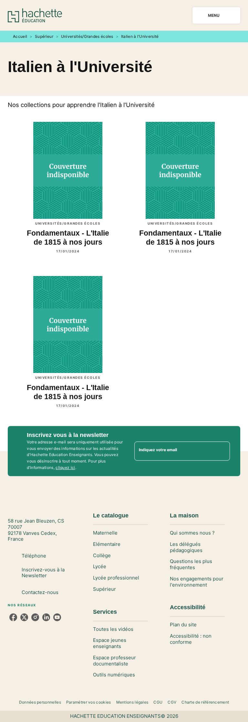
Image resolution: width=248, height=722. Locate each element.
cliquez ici (65, 467)
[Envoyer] (222, 451)
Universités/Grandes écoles (87, 36)
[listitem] (13, 617)
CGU (157, 702)
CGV (172, 702)
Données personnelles (40, 702)
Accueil (20, 36)
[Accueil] (35, 15)
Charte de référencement (205, 702)
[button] (120, 533)
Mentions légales (132, 702)
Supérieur (44, 36)
